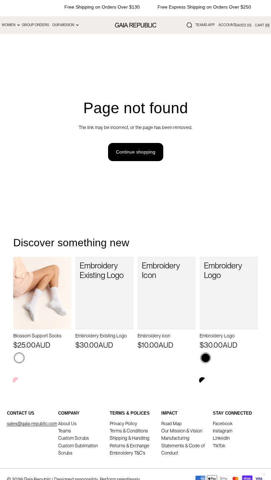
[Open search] (189, 25)
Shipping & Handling (129, 438)
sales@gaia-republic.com (32, 423)
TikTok (219, 445)
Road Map (171, 423)
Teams (64, 430)
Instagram (222, 430)
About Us (67, 423)
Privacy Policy (123, 423)
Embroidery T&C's (127, 453)
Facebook (223, 423)
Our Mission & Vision (181, 430)
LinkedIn (221, 438)
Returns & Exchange (129, 445)
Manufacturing (175, 438)
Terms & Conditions (129, 430)
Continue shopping (135, 151)
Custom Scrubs (73, 438)
